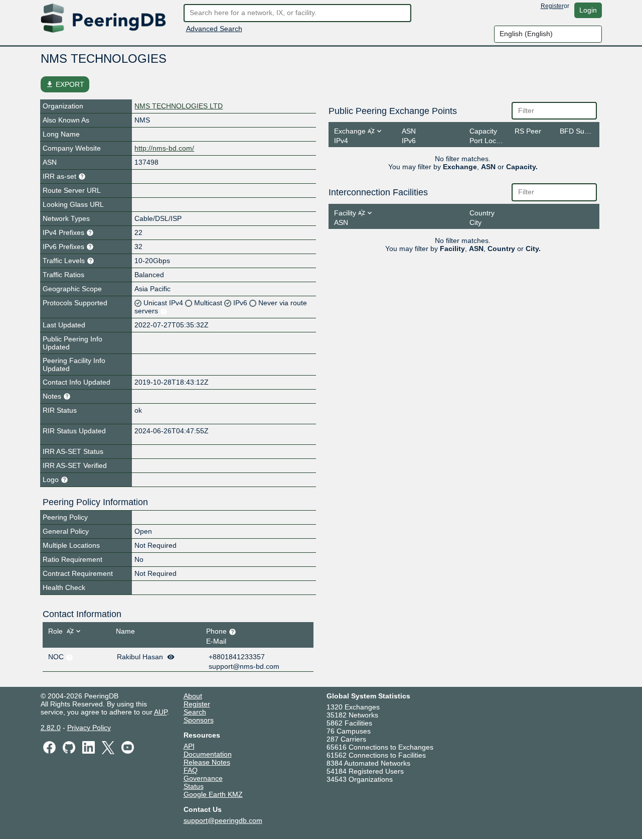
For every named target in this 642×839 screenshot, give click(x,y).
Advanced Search (214, 29)
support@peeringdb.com (223, 820)
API (189, 746)
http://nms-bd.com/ (164, 148)
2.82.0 (51, 728)
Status (194, 786)
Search (195, 712)
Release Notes (207, 762)
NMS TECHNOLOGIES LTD (178, 106)
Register (552, 6)
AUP (160, 712)
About (193, 696)
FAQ (191, 770)
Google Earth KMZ (213, 794)
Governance (203, 778)
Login (588, 10)
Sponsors (199, 720)
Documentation (208, 754)
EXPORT (65, 84)
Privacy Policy (89, 728)
